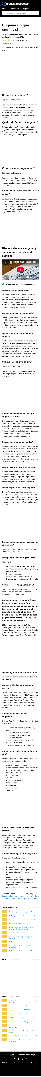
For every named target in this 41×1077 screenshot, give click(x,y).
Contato (16, 1062)
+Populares (26, 9)
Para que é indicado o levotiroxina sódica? (23, 1036)
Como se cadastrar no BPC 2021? (20, 1010)
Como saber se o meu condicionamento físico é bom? (22, 1026)
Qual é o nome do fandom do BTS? (20, 951)
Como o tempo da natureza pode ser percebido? (21, 946)
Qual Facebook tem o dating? (18, 942)
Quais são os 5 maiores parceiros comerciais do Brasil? (23, 1001)
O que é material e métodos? (18, 924)
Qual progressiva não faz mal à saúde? (22, 916)
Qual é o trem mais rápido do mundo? (21, 1018)
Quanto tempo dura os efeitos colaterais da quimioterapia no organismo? (23, 928)
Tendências (15, 9)
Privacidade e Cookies (30, 1062)
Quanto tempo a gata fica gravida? (20, 912)
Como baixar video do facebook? (19, 1006)
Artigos (4, 9)
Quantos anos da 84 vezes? (18, 1014)
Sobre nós (6, 1062)
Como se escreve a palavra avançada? (22, 920)
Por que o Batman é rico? (17, 933)
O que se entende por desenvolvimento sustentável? (22, 1040)
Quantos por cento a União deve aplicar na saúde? (23, 1031)
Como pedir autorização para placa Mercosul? (20, 937)
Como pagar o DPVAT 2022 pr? (19, 1022)
